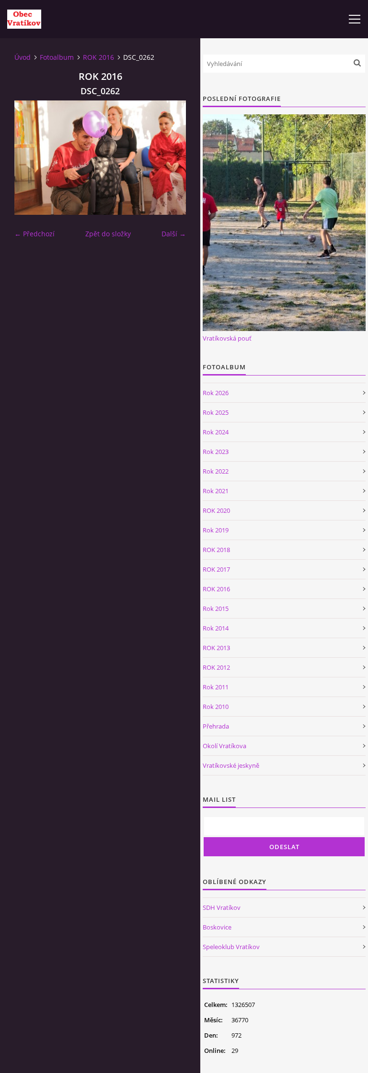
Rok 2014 (216, 628)
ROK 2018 (216, 549)
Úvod (22, 57)
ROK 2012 (216, 667)
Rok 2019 (216, 530)
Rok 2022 (216, 471)
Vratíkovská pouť (227, 338)
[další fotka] (170, 157)
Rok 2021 (216, 491)
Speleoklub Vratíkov (231, 946)
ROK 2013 (216, 647)
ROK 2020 (216, 510)
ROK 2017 (216, 569)
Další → (173, 233)
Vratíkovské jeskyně (231, 765)
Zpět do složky (108, 233)
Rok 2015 (216, 608)
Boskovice (217, 927)
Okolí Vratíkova (224, 745)
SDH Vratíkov (222, 907)
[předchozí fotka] (30, 157)
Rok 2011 (216, 687)
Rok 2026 (216, 392)
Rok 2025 (216, 412)
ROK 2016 (98, 57)
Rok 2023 (216, 451)
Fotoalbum (57, 57)
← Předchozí (34, 233)
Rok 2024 (216, 432)
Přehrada (216, 726)
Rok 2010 (216, 706)
